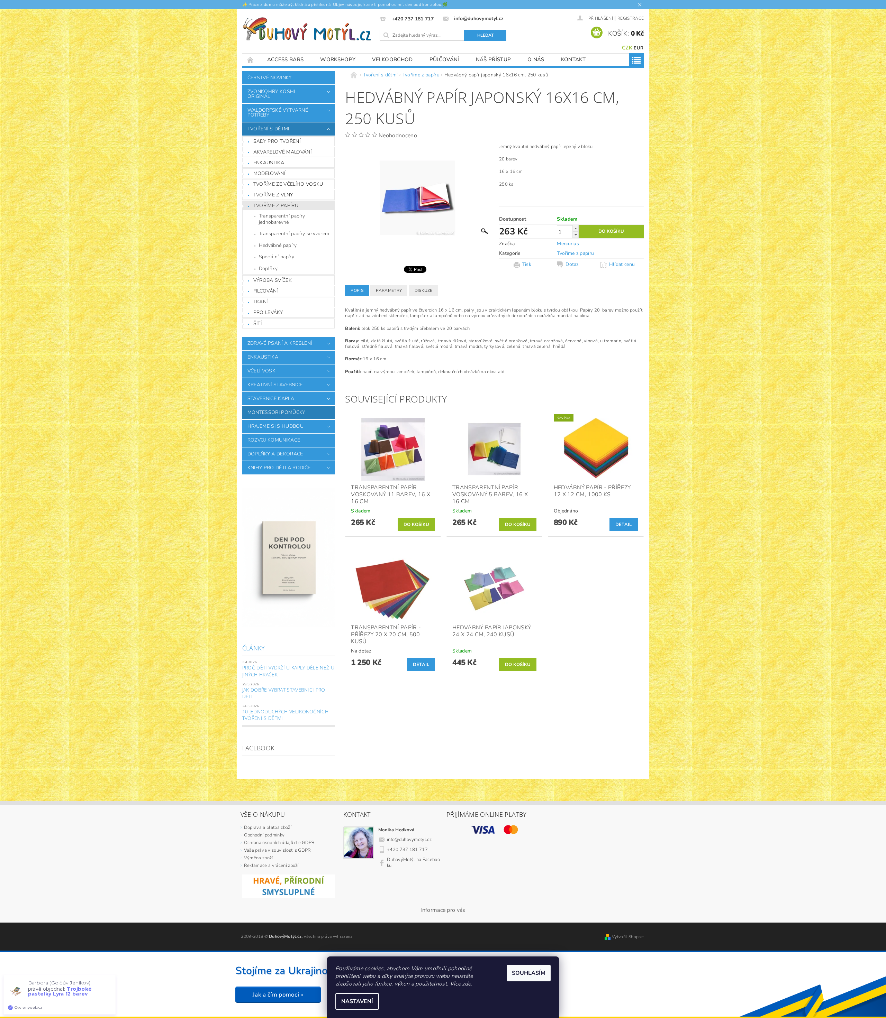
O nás (535, 59)
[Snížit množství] (575, 234)
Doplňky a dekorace (275, 454)
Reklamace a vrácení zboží (271, 865)
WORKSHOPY (337, 59)
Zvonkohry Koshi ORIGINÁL (271, 94)
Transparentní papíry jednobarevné (282, 219)
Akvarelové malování (282, 152)
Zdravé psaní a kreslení (279, 343)
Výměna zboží (258, 858)
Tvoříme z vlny (273, 195)
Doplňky (268, 268)
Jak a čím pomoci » (278, 995)
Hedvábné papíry (278, 245)
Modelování (269, 173)
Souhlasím (528, 973)
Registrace (630, 18)
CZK (627, 47)
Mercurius (568, 243)
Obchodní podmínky (264, 835)
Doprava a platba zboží (267, 827)
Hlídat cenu (622, 264)
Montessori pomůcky (276, 412)
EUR (638, 48)
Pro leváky (268, 312)
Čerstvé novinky (269, 77)
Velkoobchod (392, 59)
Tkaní (260, 301)
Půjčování (444, 59)
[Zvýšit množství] (575, 228)
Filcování (265, 291)
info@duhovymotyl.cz (409, 839)
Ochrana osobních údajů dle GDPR (279, 843)
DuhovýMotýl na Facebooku (413, 863)
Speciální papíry (276, 256)
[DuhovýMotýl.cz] (307, 29)
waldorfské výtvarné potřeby (277, 112)
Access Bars (285, 59)
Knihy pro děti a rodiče (278, 467)
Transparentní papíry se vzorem (294, 233)
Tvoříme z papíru (275, 205)
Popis (357, 290)
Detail (623, 524)
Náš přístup (493, 59)
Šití (257, 323)
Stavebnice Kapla (270, 398)
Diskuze (424, 290)
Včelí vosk (261, 371)
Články (253, 648)
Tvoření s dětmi (268, 129)
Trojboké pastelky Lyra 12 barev (60, 991)
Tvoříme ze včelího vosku (288, 184)
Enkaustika (268, 162)
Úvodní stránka (250, 60)
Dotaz (572, 264)
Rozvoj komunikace (273, 440)
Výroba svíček (272, 280)
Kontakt (573, 59)
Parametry (389, 290)
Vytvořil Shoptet (628, 937)
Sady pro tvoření (276, 141)
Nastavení (357, 1001)
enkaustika (262, 357)
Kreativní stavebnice (274, 384)
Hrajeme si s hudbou (275, 426)
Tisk (526, 264)
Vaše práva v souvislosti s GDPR (277, 850)
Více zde (460, 984)
